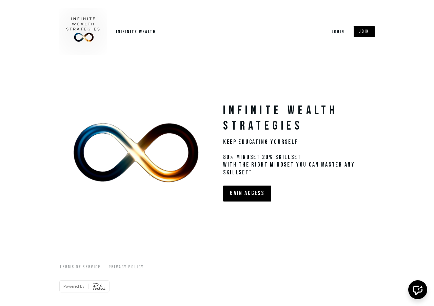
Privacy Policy (126, 267)
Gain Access (247, 193)
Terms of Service (80, 267)
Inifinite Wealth (136, 32)
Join (364, 31)
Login (338, 32)
